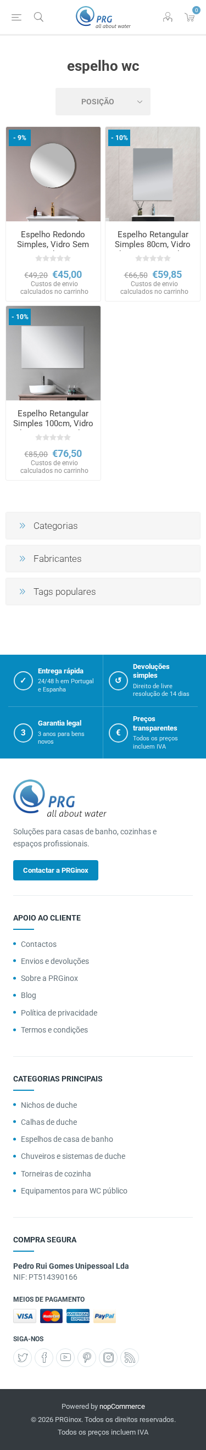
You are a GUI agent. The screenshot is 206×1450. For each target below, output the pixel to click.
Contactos (39, 944)
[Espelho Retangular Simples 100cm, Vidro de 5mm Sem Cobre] (53, 353)
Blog (28, 995)
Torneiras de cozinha (56, 1173)
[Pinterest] (86, 1357)
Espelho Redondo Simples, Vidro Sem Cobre (53, 244)
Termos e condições (54, 1029)
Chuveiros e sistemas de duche (73, 1156)
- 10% (119, 138)
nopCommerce (122, 1406)
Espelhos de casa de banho (67, 1139)
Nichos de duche (49, 1105)
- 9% (19, 138)
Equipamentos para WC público (74, 1190)
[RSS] (129, 1357)
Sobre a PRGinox (49, 978)
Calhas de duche (49, 1122)
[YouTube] (65, 1357)
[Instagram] (108, 1357)
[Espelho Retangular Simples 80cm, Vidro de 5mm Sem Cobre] (152, 174)
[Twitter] (22, 1357)
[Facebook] (44, 1357)
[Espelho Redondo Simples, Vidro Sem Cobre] (53, 174)
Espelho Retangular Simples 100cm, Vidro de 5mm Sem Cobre (53, 423)
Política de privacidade (59, 1012)
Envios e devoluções (55, 961)
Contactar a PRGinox (55, 870)
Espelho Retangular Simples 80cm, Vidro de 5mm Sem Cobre (153, 244)
